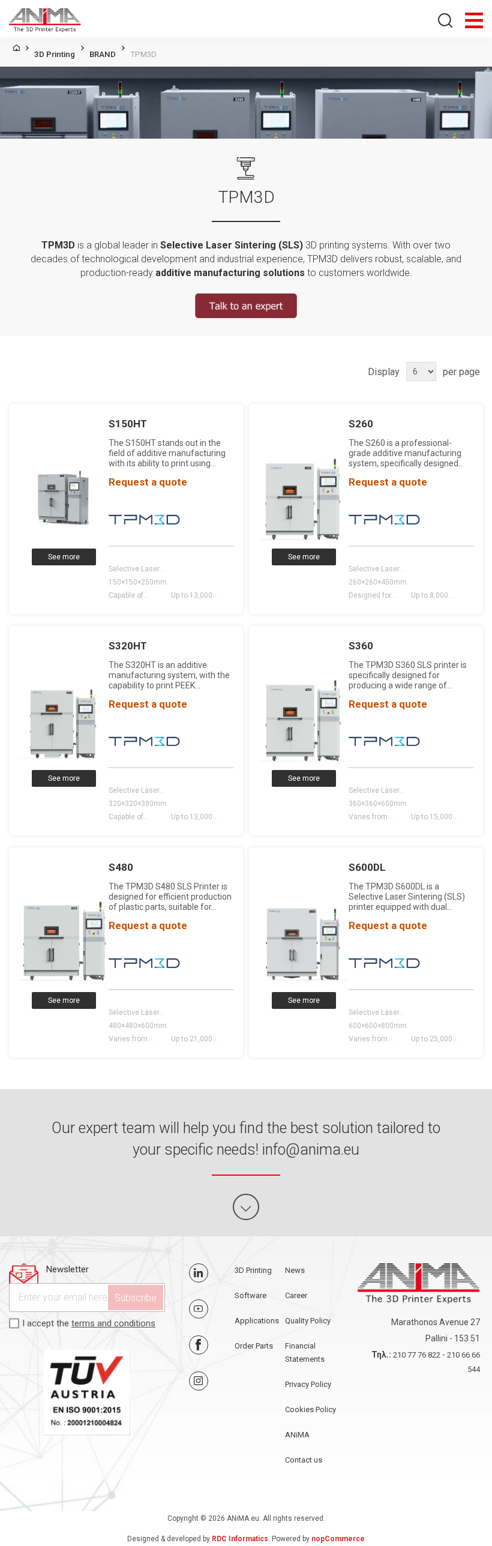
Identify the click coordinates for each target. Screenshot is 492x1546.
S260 (361, 424)
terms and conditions (113, 1323)
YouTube (198, 1309)
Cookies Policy (310, 1409)
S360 (361, 646)
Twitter (198, 1273)
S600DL (367, 867)
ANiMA (297, 1434)
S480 (121, 867)
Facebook (198, 1345)
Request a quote (148, 482)
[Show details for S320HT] (64, 719)
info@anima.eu (310, 1149)
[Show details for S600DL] (304, 941)
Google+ (198, 1381)
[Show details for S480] (64, 941)
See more (64, 557)
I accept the (88, 1323)
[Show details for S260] (304, 498)
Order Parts (254, 1345)
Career (296, 1295)
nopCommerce (338, 1539)
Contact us (303, 1459)
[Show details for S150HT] (64, 498)
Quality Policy (308, 1320)
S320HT (128, 646)
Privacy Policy (308, 1384)
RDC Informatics (240, 1539)
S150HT (128, 424)
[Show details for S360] (304, 719)
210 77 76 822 (416, 1354)
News (295, 1270)
